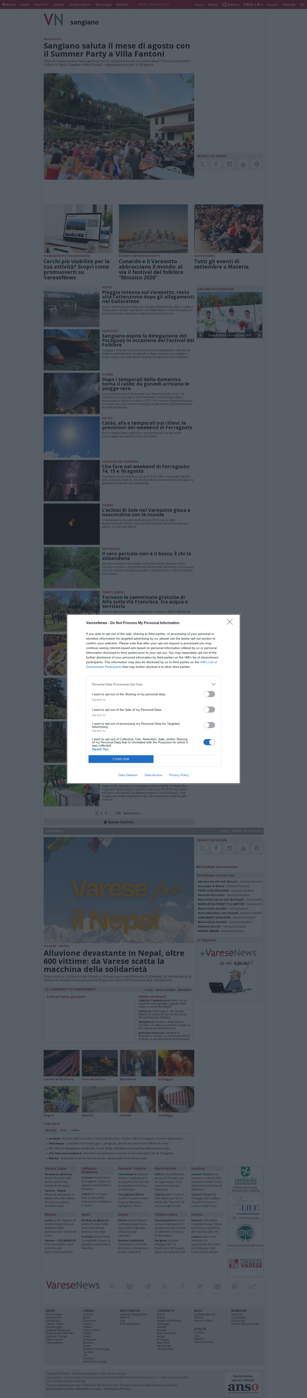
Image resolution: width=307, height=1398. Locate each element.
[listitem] (153, 684)
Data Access (153, 775)
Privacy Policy (179, 775)
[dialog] (153, 699)
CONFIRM (121, 759)
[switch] (209, 694)
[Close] (231, 623)
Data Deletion (128, 775)
